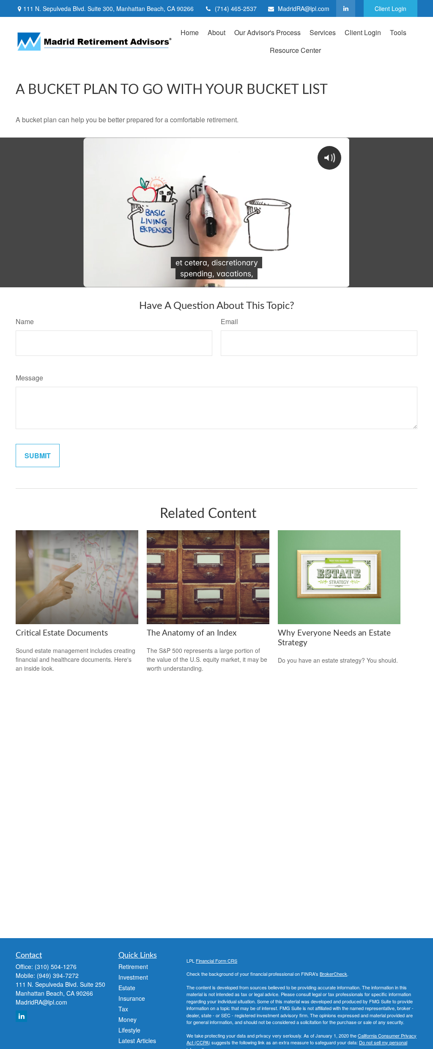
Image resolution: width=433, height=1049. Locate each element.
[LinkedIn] (345, 8)
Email (229, 321)
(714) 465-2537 (236, 8)
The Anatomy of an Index (191, 633)
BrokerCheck (333, 973)
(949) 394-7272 (58, 975)
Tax (123, 1009)
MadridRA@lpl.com (303, 8)
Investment (133, 977)
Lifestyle (129, 1030)
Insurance (131, 998)
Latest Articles (137, 1040)
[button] (189, 32)
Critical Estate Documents (62, 633)
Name (25, 321)
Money (127, 1019)
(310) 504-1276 (56, 966)
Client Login (390, 8)
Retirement (133, 966)
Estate (126, 987)
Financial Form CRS (216, 960)
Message (29, 378)
